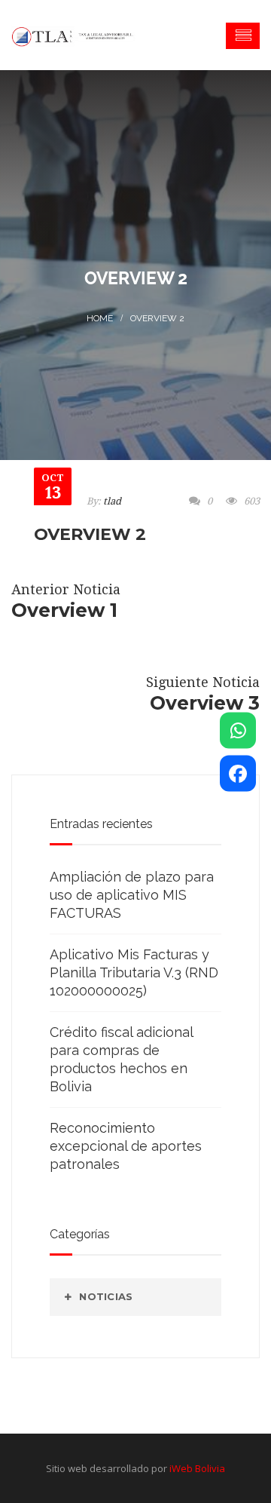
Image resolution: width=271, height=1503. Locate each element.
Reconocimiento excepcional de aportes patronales (126, 1146)
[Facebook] (238, 773)
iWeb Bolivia (197, 1468)
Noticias (105, 1296)
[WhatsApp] (238, 730)
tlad (112, 501)
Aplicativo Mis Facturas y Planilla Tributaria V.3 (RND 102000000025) (134, 972)
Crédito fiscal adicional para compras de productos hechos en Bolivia (121, 1059)
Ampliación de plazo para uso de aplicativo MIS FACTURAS (132, 895)
